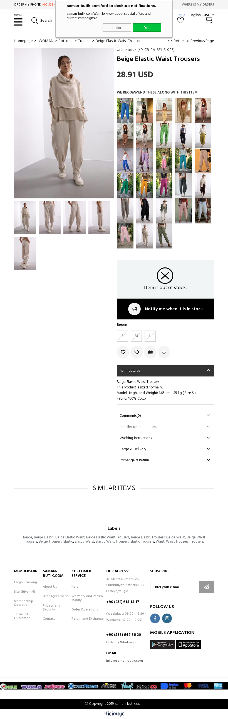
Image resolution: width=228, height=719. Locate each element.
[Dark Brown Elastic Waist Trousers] (203, 185)
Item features (130, 371)
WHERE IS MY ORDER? (198, 5)
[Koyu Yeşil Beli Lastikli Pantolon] (144, 110)
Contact (49, 619)
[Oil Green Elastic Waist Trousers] (203, 135)
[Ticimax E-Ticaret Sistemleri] (114, 714)
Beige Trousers (50, 542)
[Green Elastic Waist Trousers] (164, 135)
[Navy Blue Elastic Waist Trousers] (183, 135)
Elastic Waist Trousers (112, 542)
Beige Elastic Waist (70, 537)
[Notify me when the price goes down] (164, 352)
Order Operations (84, 610)
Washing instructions (136, 438)
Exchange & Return (134, 460)
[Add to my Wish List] (151, 352)
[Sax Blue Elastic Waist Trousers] (125, 110)
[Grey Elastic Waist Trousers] (203, 160)
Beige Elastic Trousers (148, 537)
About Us (50, 587)
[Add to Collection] (137, 352)
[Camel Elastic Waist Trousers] (183, 210)
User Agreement (55, 597)
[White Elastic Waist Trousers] (164, 210)
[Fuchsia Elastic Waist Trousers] (164, 185)
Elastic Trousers (142, 542)
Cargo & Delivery (133, 449)
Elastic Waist (84, 542)
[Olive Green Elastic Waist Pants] (183, 110)
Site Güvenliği (24, 592)
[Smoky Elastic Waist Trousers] (183, 185)
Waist (160, 542)
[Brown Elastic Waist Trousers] (203, 110)
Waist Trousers (177, 542)
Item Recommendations (138, 427)
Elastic (68, 542)
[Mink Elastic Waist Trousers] (125, 210)
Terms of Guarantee (22, 616)
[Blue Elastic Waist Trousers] (125, 160)
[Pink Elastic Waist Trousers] (164, 160)
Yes (147, 27)
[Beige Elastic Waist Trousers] (144, 235)
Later (117, 27)
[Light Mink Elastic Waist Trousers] (144, 135)
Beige (27, 537)
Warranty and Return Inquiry (87, 598)
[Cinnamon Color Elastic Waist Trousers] (125, 135)
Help (74, 587)
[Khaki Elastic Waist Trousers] (164, 235)
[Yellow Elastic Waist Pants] (164, 110)
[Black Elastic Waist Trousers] (144, 210)
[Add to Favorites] (123, 352)
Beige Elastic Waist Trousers (107, 537)
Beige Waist (175, 537)
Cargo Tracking (25, 583)
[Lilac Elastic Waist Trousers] (144, 160)
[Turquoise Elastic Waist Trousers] (183, 160)
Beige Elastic (44, 537)
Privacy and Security (51, 608)
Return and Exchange (87, 619)
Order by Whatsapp (121, 642)
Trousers (196, 542)
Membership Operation (23, 603)
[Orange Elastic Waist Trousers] (144, 185)
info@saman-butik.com (124, 661)
